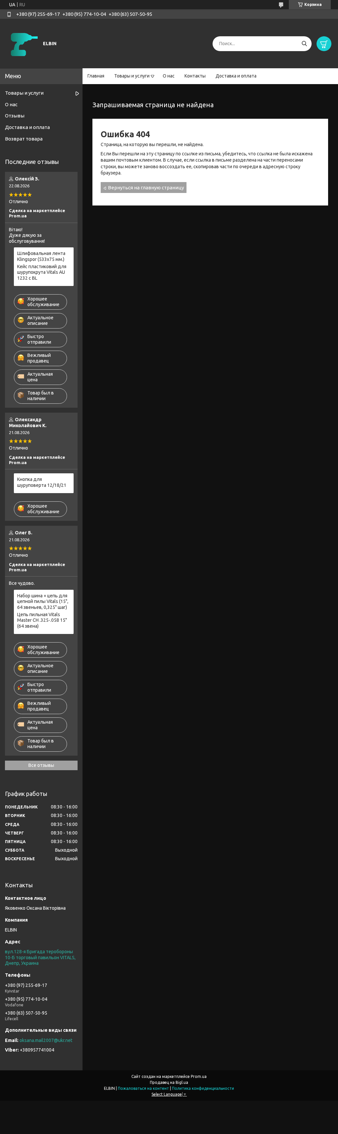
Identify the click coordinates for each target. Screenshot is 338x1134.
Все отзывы (41, 765)
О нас (169, 76)
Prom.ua (199, 1076)
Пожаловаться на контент (143, 1088)
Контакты (195, 76)
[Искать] (304, 43)
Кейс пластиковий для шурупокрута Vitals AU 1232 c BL (41, 272)
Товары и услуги (132, 76)
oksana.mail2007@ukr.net (45, 1040)
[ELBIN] (23, 43)
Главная (95, 76)
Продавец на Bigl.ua (169, 1082)
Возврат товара (24, 139)
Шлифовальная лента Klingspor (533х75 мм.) (41, 256)
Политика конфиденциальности (203, 1088)
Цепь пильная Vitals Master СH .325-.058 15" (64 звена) (42, 620)
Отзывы (14, 115)
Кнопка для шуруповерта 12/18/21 (41, 482)
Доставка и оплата (236, 76)
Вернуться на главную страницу (146, 187)
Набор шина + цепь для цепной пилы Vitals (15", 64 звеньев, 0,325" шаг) (42, 601)
